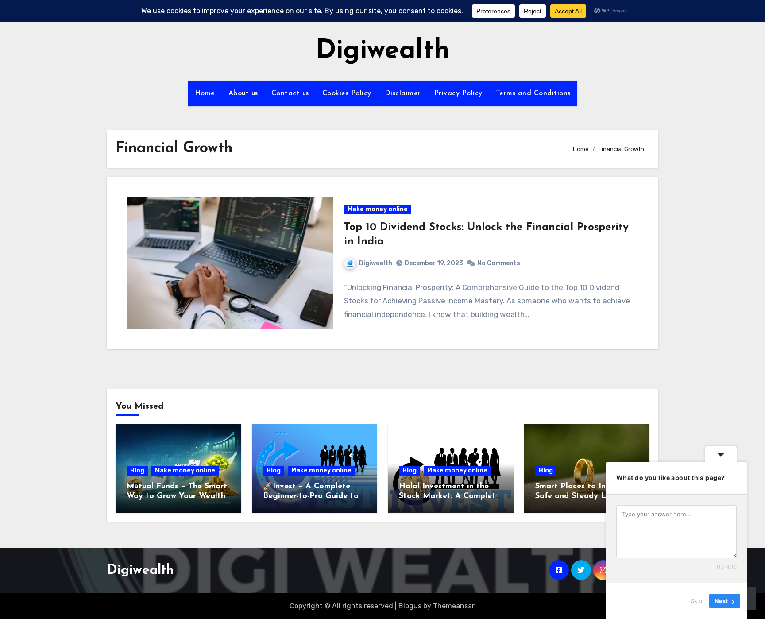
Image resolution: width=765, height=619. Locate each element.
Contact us (290, 93)
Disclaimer (403, 93)
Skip (696, 600)
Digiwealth (382, 51)
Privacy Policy (458, 93)
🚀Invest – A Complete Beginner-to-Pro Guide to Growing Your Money (311, 496)
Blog (137, 470)
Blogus (409, 606)
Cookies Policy (346, 93)
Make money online (378, 209)
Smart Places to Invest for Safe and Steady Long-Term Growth (585, 496)
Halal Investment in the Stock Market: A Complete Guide (449, 496)
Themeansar (453, 606)
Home (205, 93)
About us (243, 93)
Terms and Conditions (533, 93)
